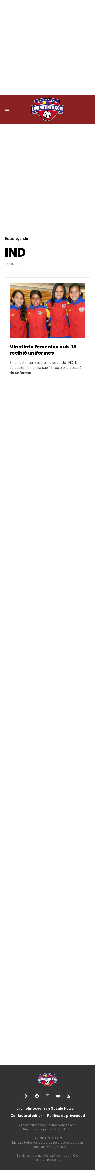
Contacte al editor (26, 1115)
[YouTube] (58, 1096)
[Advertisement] (47, 47)
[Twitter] (26, 1096)
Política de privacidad (66, 1115)
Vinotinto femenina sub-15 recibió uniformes (43, 350)
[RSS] (68, 1096)
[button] (7, 109)
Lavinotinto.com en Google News (45, 1108)
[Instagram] (47, 1096)
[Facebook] (37, 1096)
